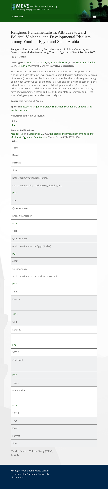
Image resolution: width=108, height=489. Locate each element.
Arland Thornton (59, 62)
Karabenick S (35, 133)
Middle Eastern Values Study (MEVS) (32, 451)
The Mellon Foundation (64, 106)
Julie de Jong (23, 65)
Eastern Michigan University (36, 106)
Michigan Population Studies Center (30, 470)
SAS (14, 344)
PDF (14, 193)
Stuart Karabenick (85, 62)
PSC (13, 124)
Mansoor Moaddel (36, 62)
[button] (94, 16)
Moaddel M (17, 133)
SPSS (15, 314)
